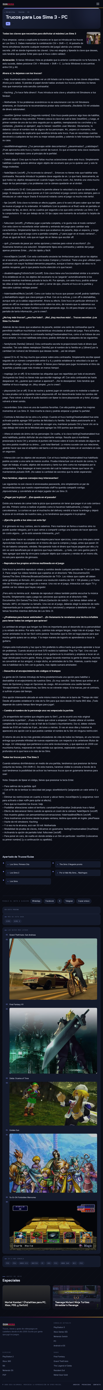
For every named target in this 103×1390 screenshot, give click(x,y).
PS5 (7, 1263)
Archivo (76, 1384)
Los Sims (14, 881)
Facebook (50, 901)
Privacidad (86, 1384)
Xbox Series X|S (61, 1332)
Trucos (21, 12)
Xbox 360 (65, 1263)
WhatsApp (36, 901)
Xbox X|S (24, 1263)
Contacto (96, 1384)
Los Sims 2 (14, 873)
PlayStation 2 (8, 1356)
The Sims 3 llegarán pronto (70, 864)
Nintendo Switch (61, 1336)
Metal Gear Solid (61, 1375)
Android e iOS (59, 1346)
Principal (10, 12)
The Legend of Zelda (63, 1366)
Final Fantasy (59, 1356)
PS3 (55, 1263)
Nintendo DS (8, 1370)
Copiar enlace (83, 901)
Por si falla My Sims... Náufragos (73, 873)
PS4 (14, 1263)
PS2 (81, 1263)
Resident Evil (59, 1370)
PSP (4, 1375)
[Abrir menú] (97, 4)
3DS (48, 1263)
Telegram (69, 901)
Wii (74, 1263)
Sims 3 (17, 921)
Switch (35, 1263)
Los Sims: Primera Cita (19, 864)
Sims (8, 921)
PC (29, 12)
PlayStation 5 (59, 1327)
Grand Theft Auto (61, 1361)
